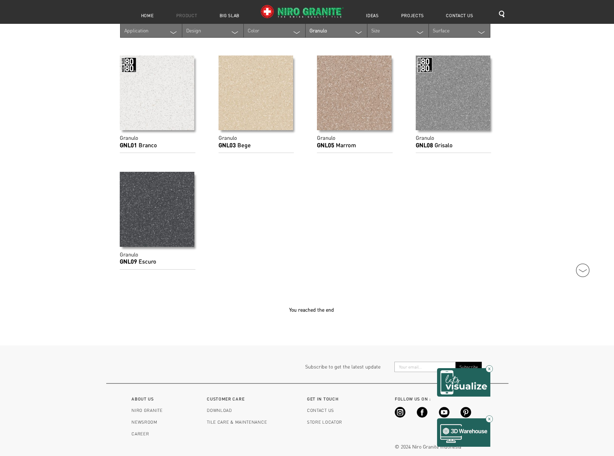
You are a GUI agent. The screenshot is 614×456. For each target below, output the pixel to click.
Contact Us (459, 15)
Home (147, 15)
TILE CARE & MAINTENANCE (237, 421)
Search (504, 14)
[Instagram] (400, 416)
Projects (412, 15)
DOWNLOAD (219, 410)
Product (186, 15)
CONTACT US (320, 410)
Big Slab (230, 15)
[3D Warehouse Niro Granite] (463, 432)
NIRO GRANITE (146, 410)
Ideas (372, 15)
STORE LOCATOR (324, 421)
